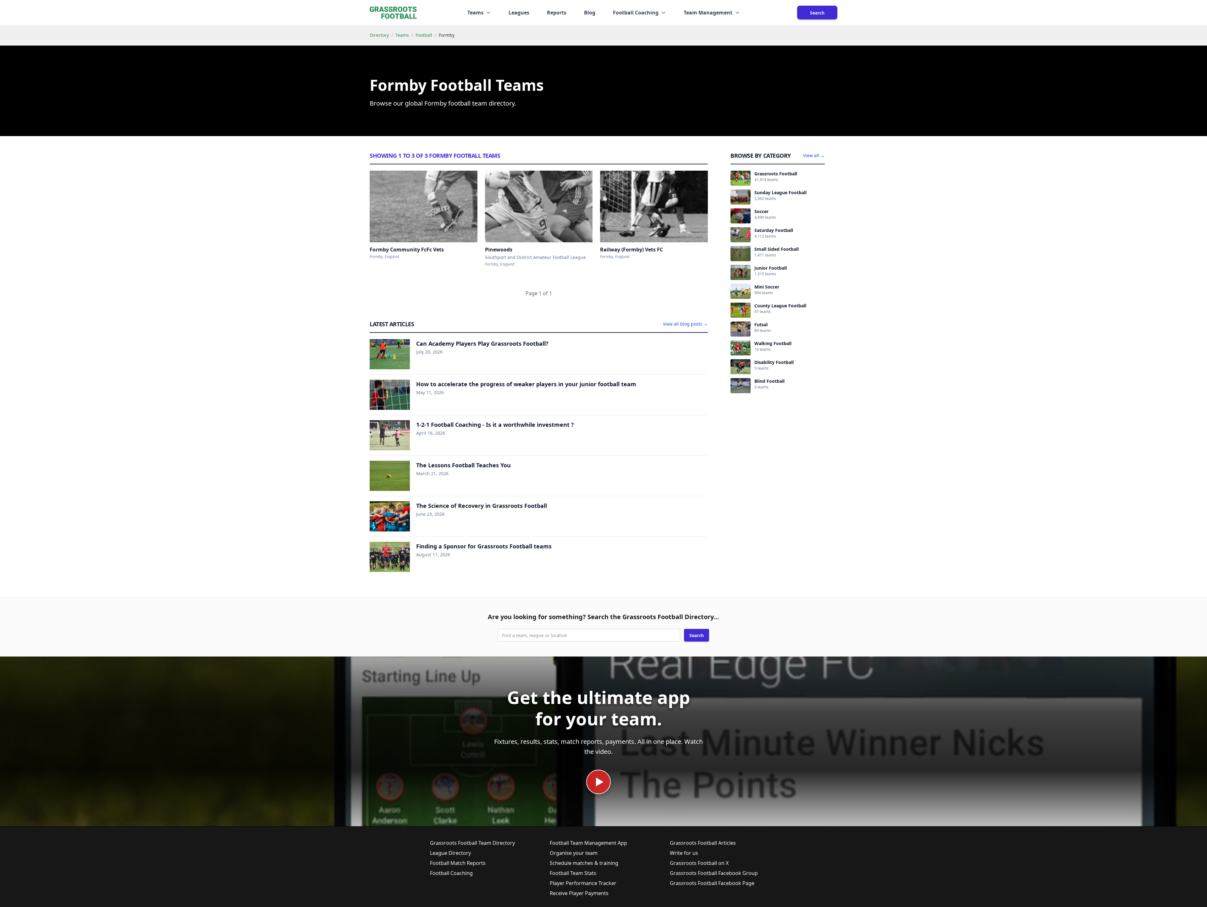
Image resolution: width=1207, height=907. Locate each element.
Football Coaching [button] (636, 12)
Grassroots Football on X (699, 863)
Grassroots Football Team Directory (472, 842)
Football (424, 35)
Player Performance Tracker (583, 883)
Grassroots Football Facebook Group (714, 873)
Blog (589, 12)
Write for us (684, 852)
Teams (402, 35)
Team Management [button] (708, 12)
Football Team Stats (573, 873)
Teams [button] (475, 12)
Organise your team (574, 852)
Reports (556, 12)
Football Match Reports (458, 863)
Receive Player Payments (579, 893)
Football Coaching (451, 873)
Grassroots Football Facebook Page (712, 883)
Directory (379, 35)
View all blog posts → (685, 324)
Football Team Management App (588, 842)
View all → (814, 155)
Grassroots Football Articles (703, 842)
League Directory (450, 852)
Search (817, 13)
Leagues (519, 12)
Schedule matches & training (584, 863)
